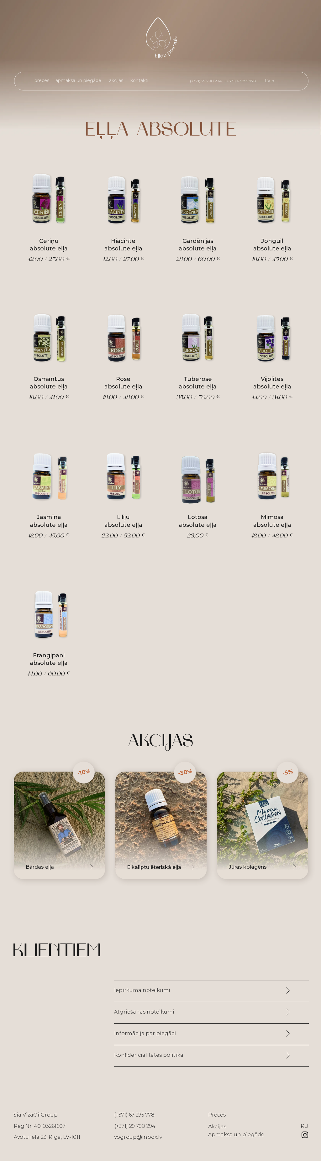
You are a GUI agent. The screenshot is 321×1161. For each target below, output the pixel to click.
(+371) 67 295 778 (134, 1115)
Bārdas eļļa (40, 867)
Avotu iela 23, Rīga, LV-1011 (47, 1137)
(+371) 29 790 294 (134, 1126)
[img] (161, 825)
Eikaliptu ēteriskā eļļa (154, 867)
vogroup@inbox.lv (138, 1137)
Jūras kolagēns (248, 867)
